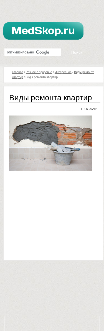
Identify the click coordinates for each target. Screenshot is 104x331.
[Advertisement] (55, 214)
